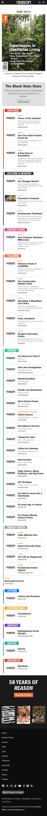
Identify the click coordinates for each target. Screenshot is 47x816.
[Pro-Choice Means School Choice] (10, 517)
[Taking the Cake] (10, 439)
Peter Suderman (23, 395)
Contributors (24, 613)
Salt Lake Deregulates (29, 367)
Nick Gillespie (22, 166)
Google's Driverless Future (28, 335)
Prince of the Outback (29, 118)
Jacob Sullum (22, 273)
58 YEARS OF (23, 685)
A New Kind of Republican (25, 154)
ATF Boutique (25, 482)
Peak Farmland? (26, 318)
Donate (5, 756)
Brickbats (23, 665)
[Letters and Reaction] (10, 598)
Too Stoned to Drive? (29, 356)
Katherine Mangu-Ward (25, 373)
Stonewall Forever (14, 580)
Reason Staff (22, 507)
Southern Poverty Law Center (27, 412)
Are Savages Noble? (28, 181)
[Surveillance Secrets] (10, 428)
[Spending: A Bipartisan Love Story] (10, 301)
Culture (20, 178)
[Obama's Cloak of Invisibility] (10, 263)
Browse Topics (7, 737)
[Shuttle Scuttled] (10, 380)
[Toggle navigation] (2, 2)
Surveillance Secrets (28, 425)
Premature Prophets (28, 198)
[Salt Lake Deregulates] (10, 369)
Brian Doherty (23, 102)
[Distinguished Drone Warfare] (10, 633)
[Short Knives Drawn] (10, 403)
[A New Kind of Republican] (10, 153)
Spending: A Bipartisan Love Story (30, 302)
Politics (20, 116)
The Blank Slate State (23, 86)
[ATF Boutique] (10, 484)
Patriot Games (25, 414)
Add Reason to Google (14, 792)
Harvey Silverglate (24, 222)
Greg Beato (21, 343)
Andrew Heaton (23, 127)
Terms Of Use (6, 802)
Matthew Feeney (23, 406)
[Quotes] (10, 650)
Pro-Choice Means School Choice (27, 516)
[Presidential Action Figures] (10, 567)
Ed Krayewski (9, 584)
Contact (5, 770)
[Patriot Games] (10, 414)
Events (4, 742)
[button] (44, 2)
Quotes (21, 648)
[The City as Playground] (10, 556)
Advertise (5, 760)
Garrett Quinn (22, 145)
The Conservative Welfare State (27, 282)
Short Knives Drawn (28, 401)
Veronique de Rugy (24, 310)
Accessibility (26, 799)
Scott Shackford (23, 442)
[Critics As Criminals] (10, 450)
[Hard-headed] (10, 461)
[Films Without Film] (10, 535)
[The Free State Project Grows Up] (10, 135)
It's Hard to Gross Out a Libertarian (30, 494)
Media (4, 774)
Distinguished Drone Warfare (28, 632)
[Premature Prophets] (10, 198)
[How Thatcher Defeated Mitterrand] (10, 237)
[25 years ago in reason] (10, 506)
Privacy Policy (36, 799)
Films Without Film (27, 534)
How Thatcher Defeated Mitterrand (30, 238)
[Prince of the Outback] (10, 118)
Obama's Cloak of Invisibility (27, 264)
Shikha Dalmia (22, 293)
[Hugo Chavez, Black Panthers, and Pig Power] (10, 473)
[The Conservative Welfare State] (10, 281)
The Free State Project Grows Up (30, 136)
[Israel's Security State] (10, 546)
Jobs (4, 751)
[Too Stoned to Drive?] (10, 358)
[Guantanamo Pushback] (10, 213)
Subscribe (6, 765)
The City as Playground (30, 556)
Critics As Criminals (28, 448)
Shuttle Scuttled (26, 378)
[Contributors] (10, 615)
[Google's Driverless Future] (10, 333)
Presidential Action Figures (28, 569)
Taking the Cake (26, 437)
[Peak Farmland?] (10, 318)
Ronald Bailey (22, 190)
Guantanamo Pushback (30, 213)
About (4, 733)
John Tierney (22, 498)
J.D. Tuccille (21, 431)
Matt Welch (21, 249)
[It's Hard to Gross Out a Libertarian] (10, 495)
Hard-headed (24, 459)
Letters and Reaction (29, 596)
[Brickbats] (10, 668)
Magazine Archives (23, 695)
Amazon (5, 779)
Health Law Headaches (30, 389)
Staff (4, 746)
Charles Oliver (22, 669)
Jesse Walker (22, 420)
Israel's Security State (29, 545)
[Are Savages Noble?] (10, 181)
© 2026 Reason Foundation (11, 799)
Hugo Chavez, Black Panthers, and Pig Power (31, 472)
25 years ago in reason (30, 504)
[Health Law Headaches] (10, 392)
